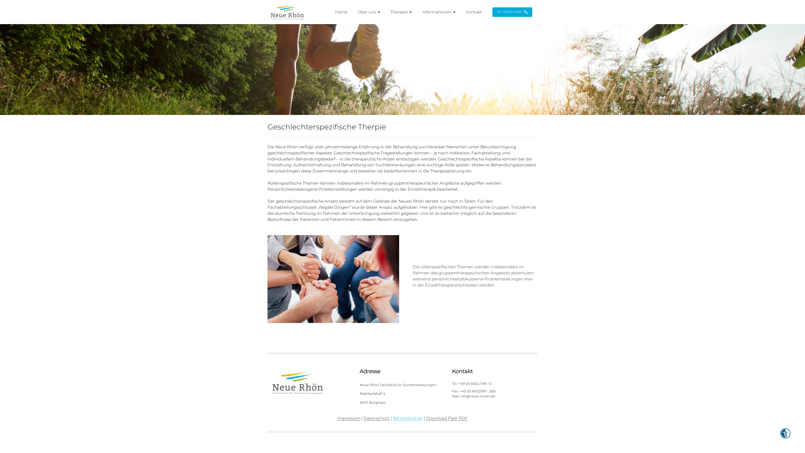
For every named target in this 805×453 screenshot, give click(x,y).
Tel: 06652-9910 (509, 12)
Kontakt (474, 11)
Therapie (399, 11)
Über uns (367, 11)
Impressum (349, 418)
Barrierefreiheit (408, 418)
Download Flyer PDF (446, 418)
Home (341, 11)
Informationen (436, 11)
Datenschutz (377, 418)
